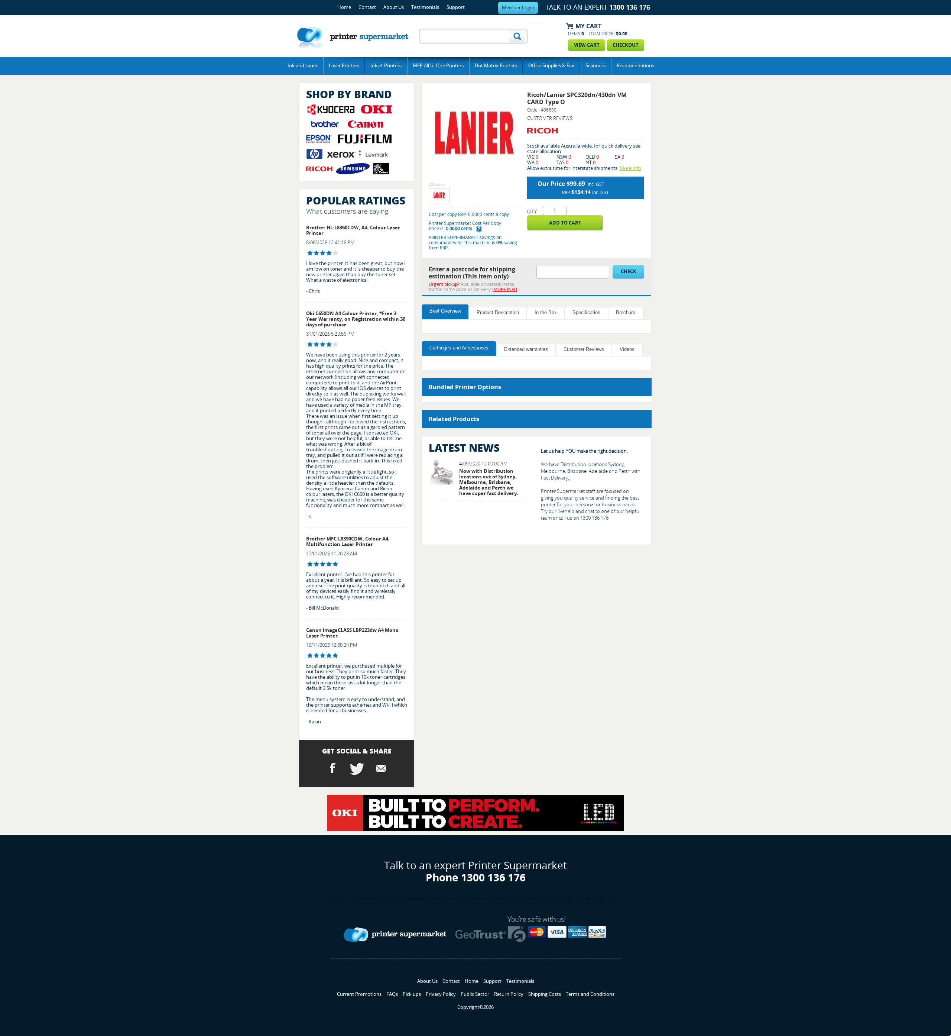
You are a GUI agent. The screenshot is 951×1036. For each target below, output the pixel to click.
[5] (310, 564)
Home (344, 7)
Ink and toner (303, 65)
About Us (393, 7)
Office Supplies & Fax (551, 65)
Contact (367, 7)
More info (630, 168)
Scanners (595, 65)
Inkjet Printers (386, 65)
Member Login (518, 7)
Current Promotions (359, 994)
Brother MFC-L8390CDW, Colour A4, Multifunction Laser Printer (348, 541)
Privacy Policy (441, 994)
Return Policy (508, 994)
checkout (626, 45)
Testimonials (425, 7)
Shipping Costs (544, 994)
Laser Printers (344, 65)
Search (517, 36)
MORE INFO (505, 289)
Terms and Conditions (590, 994)
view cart (587, 45)
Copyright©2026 (475, 1007)
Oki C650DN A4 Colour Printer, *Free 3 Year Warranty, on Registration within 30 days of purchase (355, 319)
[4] (310, 253)
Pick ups (412, 994)
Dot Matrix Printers (496, 65)
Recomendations (635, 65)
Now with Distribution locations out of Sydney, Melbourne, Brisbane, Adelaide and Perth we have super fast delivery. (488, 482)
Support (456, 7)
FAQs (392, 994)
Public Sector (475, 994)
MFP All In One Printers (438, 65)
